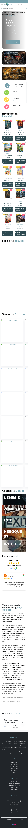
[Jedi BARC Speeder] (20, 218)
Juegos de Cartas (14, 766)
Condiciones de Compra (14, 785)
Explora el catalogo (13, 42)
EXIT (8, 520)
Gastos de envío (14, 787)
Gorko (15, 726)
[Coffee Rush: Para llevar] (7, 170)
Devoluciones (14, 789)
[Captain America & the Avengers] (7, 218)
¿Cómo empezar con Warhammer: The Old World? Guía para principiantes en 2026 (13, 720)
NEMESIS (12, 497)
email (22, 101)
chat (19, 101)
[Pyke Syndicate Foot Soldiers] (20, 194)
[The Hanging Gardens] (7, 147)
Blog (14, 772)
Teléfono (14, 101)
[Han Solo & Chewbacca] (7, 194)
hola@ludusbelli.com (14, 810)
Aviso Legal (14, 782)
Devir (7, 130)
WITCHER (12, 544)
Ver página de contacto (14, 812)
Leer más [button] (6, 588)
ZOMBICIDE (14, 508)
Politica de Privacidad (14, 784)
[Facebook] (13, 824)
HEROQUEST (13, 534)
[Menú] (2, 4)
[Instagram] (15, 824)
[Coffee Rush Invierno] (20, 170)
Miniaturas (14, 762)
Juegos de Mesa (14, 764)
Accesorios (14, 770)
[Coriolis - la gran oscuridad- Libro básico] (20, 124)
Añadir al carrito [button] (11, 138)
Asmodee (8, 177)
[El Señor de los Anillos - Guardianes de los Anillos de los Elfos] (7, 124)
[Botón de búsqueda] (25, 8)
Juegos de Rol (14, 768)
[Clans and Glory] (20, 147)
